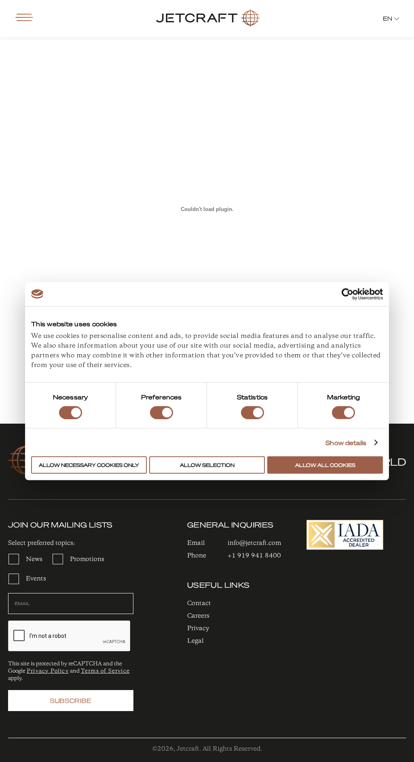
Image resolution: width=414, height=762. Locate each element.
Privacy (198, 628)
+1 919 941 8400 (254, 555)
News (34, 559)
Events (36, 578)
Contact (199, 603)
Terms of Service (105, 671)
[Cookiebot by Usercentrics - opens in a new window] (347, 294)
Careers (198, 616)
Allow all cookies (325, 465)
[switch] (161, 412)
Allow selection (207, 465)
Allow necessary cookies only (89, 465)
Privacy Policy (48, 671)
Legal (195, 641)
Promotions (87, 559)
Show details (345, 442)
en (387, 18)
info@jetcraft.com (254, 543)
